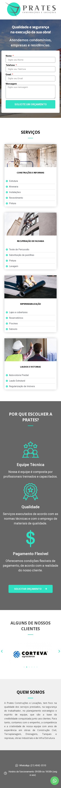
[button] (31, 589)
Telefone (10, 65)
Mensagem (11, 84)
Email (9, 74)
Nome (9, 56)
